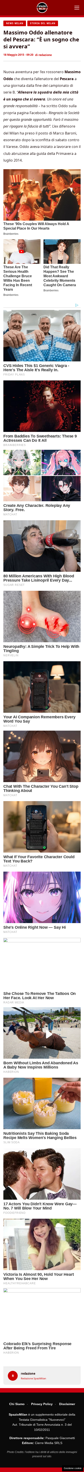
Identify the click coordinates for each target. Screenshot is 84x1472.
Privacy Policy (42, 1404)
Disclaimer (67, 1404)
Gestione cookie (73, 1468)
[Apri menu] (77, 8)
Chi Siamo (17, 1404)
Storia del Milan (42, 23)
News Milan (14, 23)
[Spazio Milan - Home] (42, 7)
